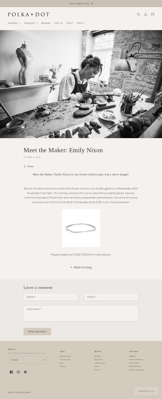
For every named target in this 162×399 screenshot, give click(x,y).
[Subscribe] (43, 360)
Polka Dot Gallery (23, 392)
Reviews (63, 366)
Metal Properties (135, 366)
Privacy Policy (134, 363)
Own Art (97, 370)
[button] (14, 23)
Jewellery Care (99, 363)
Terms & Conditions (136, 359)
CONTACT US (146, 391)
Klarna (96, 366)
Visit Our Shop (65, 359)
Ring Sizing (98, 359)
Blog (61, 363)
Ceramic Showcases (136, 370)
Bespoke (97, 356)
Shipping (132, 356)
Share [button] (30, 166)
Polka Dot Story (65, 356)
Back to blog (83, 267)
